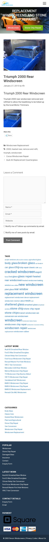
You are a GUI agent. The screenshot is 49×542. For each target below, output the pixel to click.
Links (35, 538)
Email (4, 505)
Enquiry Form (7, 464)
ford (10, 277)
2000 (8, 149)
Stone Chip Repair (33, 28)
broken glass (26, 263)
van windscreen (21, 316)
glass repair (25, 276)
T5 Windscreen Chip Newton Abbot (18, 374)
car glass (9, 267)
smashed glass (31, 305)
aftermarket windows (22, 260)
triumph (7, 153)
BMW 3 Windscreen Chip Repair (16, 383)
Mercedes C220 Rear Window (16, 368)
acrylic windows (10, 260)
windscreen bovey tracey (30, 321)
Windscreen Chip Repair (13, 429)
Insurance (6, 458)
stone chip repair (32, 309)
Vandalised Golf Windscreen (15, 380)
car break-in (39, 263)
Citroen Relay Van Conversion (16, 356)
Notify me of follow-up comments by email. (25, 226)
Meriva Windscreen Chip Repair (16, 371)
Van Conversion (11, 426)
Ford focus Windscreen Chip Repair (18, 359)
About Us (42, 538)
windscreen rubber (21, 332)
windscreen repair (16, 328)
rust (32, 301)
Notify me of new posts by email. (20, 232)
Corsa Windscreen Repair (17, 156)
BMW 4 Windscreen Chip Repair (16, 386)
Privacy (29, 538)
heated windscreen (29, 281)
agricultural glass (35, 260)
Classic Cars (9, 414)
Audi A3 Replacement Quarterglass (22, 160)
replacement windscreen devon (17, 298)
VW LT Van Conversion (13, 365)
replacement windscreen (23, 294)
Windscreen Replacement (17, 145)
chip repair (24, 267)
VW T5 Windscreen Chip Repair (16, 377)
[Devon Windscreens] (8, 3)
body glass (11, 263)
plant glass (9, 289)
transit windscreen (27, 313)
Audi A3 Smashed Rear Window (17, 349)
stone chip (16, 308)
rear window (21, 289)
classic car (33, 267)
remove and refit (30, 149)
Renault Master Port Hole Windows (18, 362)
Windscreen (13, 28)
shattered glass (14, 304)
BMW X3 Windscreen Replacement (18, 389)
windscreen (16, 153)
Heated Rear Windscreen (14, 417)
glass (15, 276)
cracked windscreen (20, 272)
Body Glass (9, 411)
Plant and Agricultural (13, 420)
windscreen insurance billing (35, 325)
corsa (40, 267)
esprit (38, 272)
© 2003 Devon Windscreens (14, 538)
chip (17, 267)
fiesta (6, 277)
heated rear (17, 149)
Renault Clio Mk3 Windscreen (15, 392)
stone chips (12, 312)
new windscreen (31, 285)
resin (28, 300)
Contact (5, 461)
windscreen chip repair (16, 324)
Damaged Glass (8, 455)
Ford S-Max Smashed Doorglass (17, 353)
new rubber (14, 285)
